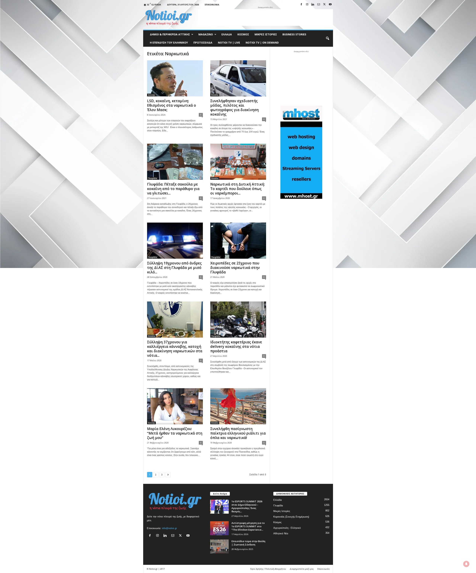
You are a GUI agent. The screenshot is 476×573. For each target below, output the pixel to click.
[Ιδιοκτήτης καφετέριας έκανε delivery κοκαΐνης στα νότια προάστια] (238, 319)
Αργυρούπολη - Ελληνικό (287, 527)
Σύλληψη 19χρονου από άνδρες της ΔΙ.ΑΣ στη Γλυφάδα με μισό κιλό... (174, 267)
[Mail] (318, 4)
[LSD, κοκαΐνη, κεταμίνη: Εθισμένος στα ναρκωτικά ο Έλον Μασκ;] (175, 78)
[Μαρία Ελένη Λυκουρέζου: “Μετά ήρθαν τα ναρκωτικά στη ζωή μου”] (175, 406)
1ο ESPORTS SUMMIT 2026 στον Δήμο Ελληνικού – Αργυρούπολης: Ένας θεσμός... (246, 506)
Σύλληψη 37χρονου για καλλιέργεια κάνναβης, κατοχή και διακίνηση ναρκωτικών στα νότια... (174, 349)
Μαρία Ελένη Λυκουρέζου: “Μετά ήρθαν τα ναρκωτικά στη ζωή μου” (174, 433)
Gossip (151, 95)
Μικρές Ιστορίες (266, 34)
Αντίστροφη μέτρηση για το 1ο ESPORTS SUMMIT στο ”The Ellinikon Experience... (248, 526)
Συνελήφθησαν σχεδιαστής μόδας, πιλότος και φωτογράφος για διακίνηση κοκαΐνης (234, 107)
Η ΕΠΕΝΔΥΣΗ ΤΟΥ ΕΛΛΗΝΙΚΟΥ (169, 42)
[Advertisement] (265, 17)
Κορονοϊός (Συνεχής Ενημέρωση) (291, 516)
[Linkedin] (313, 4)
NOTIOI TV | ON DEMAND (262, 42)
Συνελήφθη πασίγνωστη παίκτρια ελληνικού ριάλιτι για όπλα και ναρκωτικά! (238, 433)
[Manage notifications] (466, 564)
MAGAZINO (205, 34)
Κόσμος (243, 34)
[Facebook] (301, 4)
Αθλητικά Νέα (280, 533)
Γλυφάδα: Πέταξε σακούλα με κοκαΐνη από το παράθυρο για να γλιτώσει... (173, 189)
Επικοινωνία (212, 4)
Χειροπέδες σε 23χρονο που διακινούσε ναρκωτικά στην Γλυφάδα (235, 267)
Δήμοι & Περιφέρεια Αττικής (170, 34)
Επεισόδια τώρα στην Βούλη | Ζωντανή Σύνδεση (248, 543)
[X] (324, 4)
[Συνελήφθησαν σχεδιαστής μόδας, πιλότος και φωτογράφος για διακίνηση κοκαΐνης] (238, 78)
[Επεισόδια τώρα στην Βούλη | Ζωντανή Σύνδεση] (219, 546)
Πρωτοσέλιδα (202, 42)
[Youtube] (330, 4)
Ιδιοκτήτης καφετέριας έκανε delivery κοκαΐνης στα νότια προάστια (236, 346)
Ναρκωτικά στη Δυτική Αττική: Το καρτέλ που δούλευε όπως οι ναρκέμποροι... (237, 189)
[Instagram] (307, 4)
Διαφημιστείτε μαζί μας (302, 568)
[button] (327, 38)
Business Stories (294, 34)
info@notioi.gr (169, 528)
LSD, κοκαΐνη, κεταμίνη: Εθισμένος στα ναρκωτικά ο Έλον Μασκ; (171, 105)
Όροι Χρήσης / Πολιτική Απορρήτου (268, 568)
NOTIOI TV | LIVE (229, 42)
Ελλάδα (226, 34)
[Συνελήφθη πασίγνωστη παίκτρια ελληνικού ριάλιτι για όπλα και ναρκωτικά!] (238, 406)
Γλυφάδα (152, 178)
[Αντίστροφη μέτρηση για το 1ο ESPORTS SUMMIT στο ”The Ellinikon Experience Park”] (219, 528)
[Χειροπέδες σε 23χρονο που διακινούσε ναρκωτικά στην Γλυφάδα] (238, 241)
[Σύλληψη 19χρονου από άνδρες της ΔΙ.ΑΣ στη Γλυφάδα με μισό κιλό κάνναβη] (175, 241)
